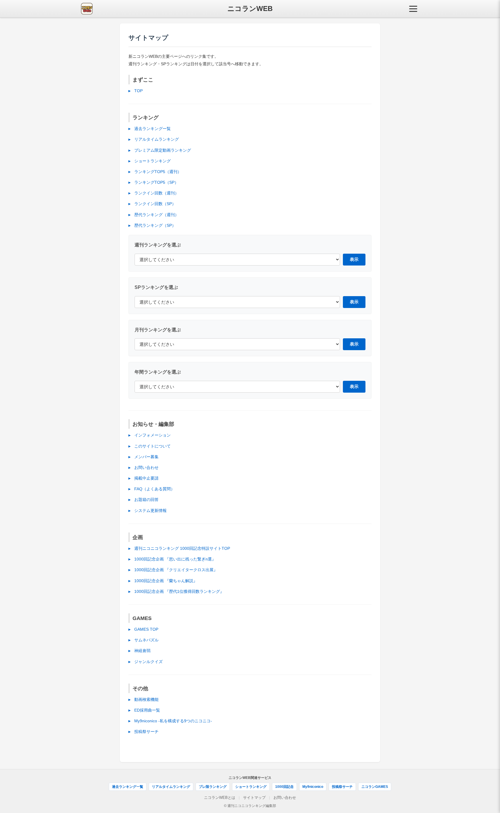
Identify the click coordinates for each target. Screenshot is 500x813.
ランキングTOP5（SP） (156, 182)
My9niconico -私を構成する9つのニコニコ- (173, 721)
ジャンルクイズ (148, 661)
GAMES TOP (146, 629)
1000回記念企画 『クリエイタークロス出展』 (176, 569)
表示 (354, 259)
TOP (138, 90)
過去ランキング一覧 (152, 128)
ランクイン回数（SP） (155, 203)
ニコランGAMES (374, 787)
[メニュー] (413, 8)
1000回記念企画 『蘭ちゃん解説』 (165, 580)
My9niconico (312, 787)
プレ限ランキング (213, 787)
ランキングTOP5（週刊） (157, 171)
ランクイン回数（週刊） (156, 193)
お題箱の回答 (146, 499)
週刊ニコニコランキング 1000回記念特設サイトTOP (182, 548)
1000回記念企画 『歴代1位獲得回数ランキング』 (179, 591)
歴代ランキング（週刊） (156, 214)
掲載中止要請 (146, 478)
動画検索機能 (146, 699)
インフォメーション (152, 435)
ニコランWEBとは (219, 797)
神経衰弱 (142, 650)
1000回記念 (284, 787)
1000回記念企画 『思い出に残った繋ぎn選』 (175, 559)
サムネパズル (146, 640)
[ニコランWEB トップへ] (87, 8)
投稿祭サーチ (146, 731)
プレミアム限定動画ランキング (162, 150)
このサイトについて (152, 446)
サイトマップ (254, 797)
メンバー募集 (146, 456)
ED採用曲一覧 (147, 710)
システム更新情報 (150, 510)
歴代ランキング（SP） (155, 225)
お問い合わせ (146, 467)
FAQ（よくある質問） (154, 489)
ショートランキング (152, 161)
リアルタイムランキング (156, 139)
